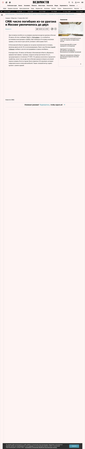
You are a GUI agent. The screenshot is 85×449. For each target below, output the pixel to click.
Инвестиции (41, 5)
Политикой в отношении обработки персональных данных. (41, 447)
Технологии (50, 5)
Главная (7, 18)
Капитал (53, 8)
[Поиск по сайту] (72, 2)
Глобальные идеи (12, 5)
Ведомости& (39, 8)
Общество (14, 18)
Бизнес (20, 5)
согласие (30, 446)
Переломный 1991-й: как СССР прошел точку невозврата (31, 14)
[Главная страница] (41, 2)
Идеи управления (24, 8)
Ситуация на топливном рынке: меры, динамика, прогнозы (64, 14)
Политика (72, 5)
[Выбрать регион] (69, 2)
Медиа (56, 5)
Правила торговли (13, 8)
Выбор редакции (10, 14)
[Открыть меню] (82, 2)
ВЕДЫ (4, 8)
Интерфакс (36, 37)
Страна (59, 8)
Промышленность (67, 8)
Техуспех (76, 8)
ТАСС (28, 37)
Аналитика (47, 8)
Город (32, 8)
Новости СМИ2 (9, 100)
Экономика (27, 5)
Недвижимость (64, 5)
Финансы (34, 5)
